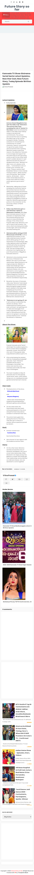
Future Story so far (17, 8)
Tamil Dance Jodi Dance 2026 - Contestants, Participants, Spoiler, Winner (23, 794)
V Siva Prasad (8, 475)
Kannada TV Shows (19, 469)
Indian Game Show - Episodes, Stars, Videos (23, 752)
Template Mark (23, 872)
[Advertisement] (17, 52)
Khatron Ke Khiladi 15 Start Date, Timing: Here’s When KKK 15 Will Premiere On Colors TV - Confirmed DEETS (24, 733)
